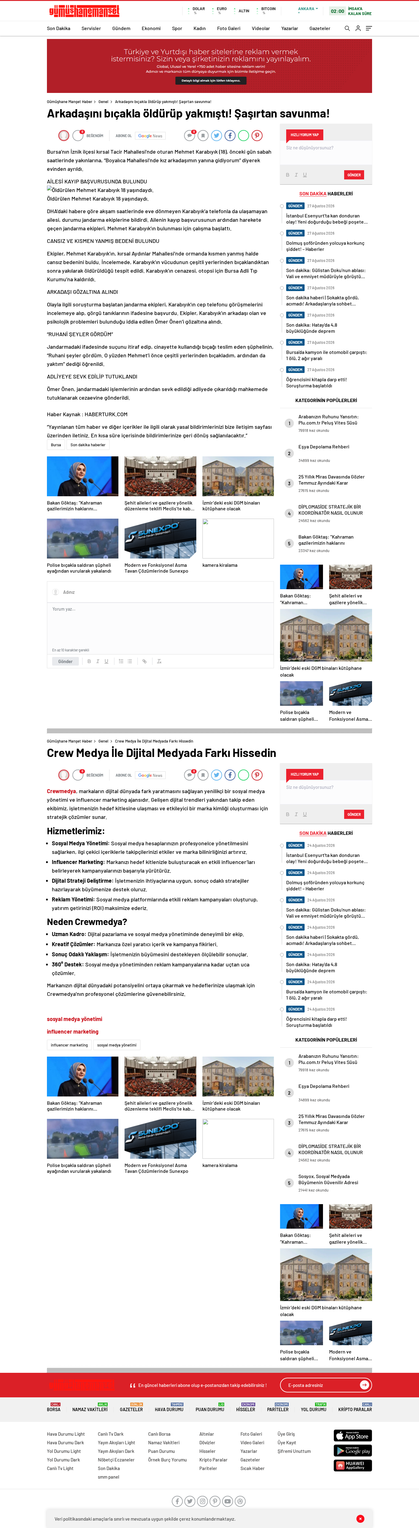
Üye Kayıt (287, 1442)
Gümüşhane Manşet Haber (69, 101)
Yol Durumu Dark (63, 1459)
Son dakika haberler (88, 444)
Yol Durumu (313, 1407)
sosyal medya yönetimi (116, 1044)
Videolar (261, 28)
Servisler (91, 28)
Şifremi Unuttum (294, 1451)
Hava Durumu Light (66, 1434)
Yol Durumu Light (64, 1451)
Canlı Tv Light (60, 1468)
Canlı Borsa (159, 1434)
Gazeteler (319, 28)
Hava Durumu (169, 1407)
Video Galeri (252, 1442)
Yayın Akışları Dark (116, 1451)
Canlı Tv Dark (111, 1434)
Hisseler (245, 1407)
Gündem (121, 28)
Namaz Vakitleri (90, 1407)
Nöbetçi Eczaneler (116, 1459)
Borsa (53, 1407)
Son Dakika (58, 28)
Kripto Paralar (355, 1407)
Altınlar (206, 1434)
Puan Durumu (210, 1407)
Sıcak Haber (252, 1468)
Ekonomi (151, 28)
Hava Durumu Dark (65, 1442)
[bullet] (129, 661)
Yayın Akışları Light (116, 1442)
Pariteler (278, 1407)
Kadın (200, 28)
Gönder (65, 661)
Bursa (56, 444)
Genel (103, 101)
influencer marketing (69, 1044)
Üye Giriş (286, 1434)
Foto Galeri (228, 28)
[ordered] (121, 661)
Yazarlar (289, 28)
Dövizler (207, 1442)
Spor (177, 28)
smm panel (108, 1477)
